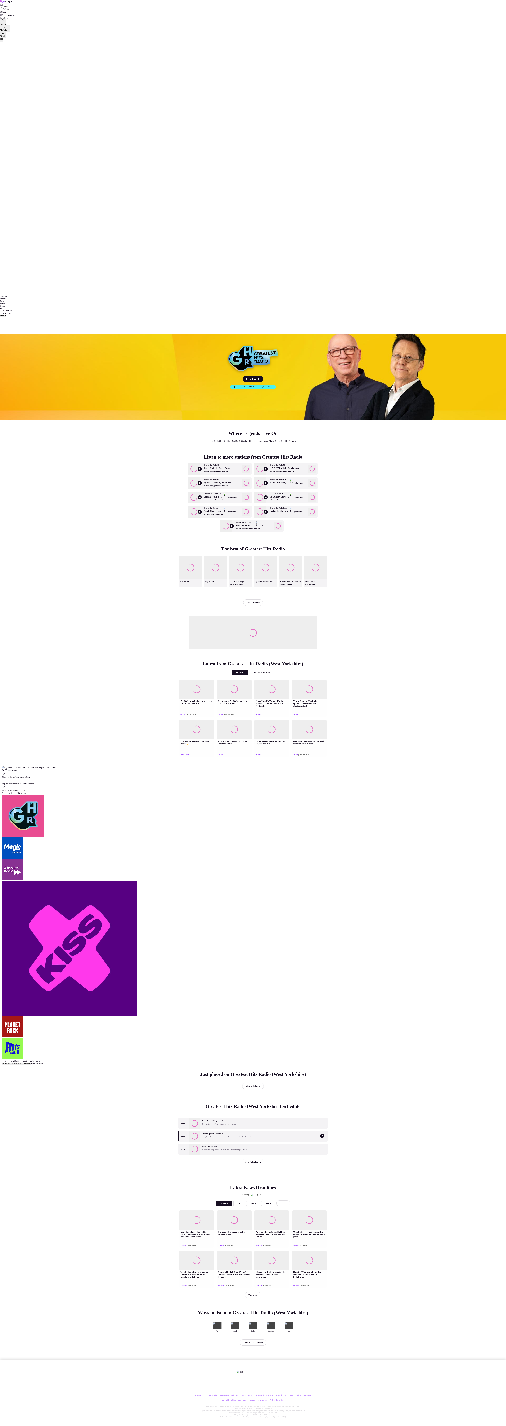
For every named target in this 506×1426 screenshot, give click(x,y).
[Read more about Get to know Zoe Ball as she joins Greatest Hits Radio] (234, 689)
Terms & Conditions (229, 1395)
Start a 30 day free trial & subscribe (16, 1064)
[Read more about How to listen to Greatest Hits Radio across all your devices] (309, 729)
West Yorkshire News (261, 673)
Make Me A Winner (11, 15)
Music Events (184, 755)
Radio (5, 6)
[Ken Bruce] (190, 556)
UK (239, 1203)
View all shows (253, 602)
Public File (212, 1395)
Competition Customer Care (233, 1400)
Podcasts (6, 9)
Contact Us (200, 1395)
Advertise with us (277, 1400)
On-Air (182, 714)
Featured (239, 673)
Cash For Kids (6, 311)
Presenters (4, 301)
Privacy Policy (247, 1395)
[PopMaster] (215, 556)
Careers (252, 1400)
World (253, 1203)
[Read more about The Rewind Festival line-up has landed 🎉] (196, 729)
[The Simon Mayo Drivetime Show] (240, 556)
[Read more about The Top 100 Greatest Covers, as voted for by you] (234, 729)
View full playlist (253, 1086)
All (283, 1203)
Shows (3, 303)
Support (307, 1395)
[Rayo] (240, 1372)
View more (253, 1295)
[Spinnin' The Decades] (265, 556)
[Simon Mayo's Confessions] (315, 556)
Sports (268, 1203)
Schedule (4, 296)
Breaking (224, 1203)
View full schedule (253, 1162)
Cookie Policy (295, 1395)
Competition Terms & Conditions (271, 1395)
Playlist (3, 299)
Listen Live (251, 379)
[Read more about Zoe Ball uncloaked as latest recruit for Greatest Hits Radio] (196, 689)
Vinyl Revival (6, 313)
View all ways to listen (253, 1342)
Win (1, 308)
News (5, 12)
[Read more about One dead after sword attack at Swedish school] (234, 1220)
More (2, 316)
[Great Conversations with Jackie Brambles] (290, 556)
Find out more (37, 1064)
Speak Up (262, 1400)
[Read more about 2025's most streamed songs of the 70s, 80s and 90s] (271, 729)
